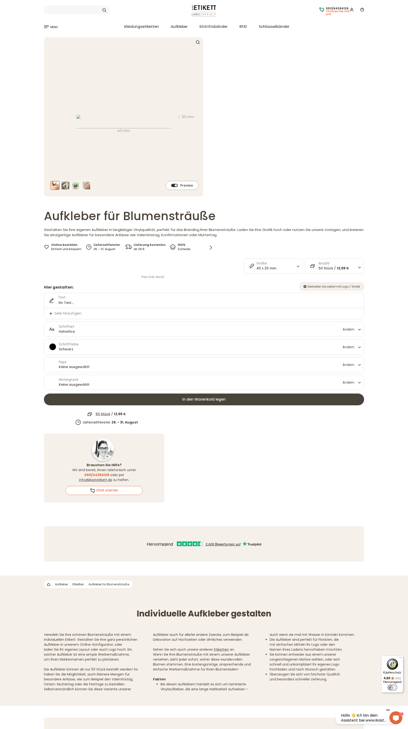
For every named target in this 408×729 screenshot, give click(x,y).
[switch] (392, 687)
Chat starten (106, 490)
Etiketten (221, 649)
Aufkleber (179, 26)
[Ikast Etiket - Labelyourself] (204, 10)
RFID (243, 26)
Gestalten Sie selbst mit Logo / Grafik (333, 287)
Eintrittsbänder (214, 26)
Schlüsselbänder (274, 26)
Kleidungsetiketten (141, 26)
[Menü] (400, 659)
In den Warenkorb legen (204, 399)
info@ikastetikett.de (95, 480)
